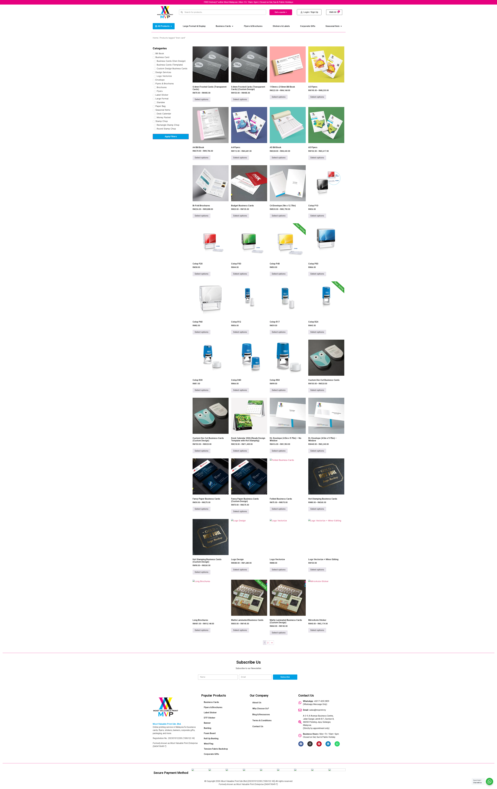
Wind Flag (208, 743)
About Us (256, 702)
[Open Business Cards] (233, 26)
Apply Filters (171, 136)
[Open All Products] (171, 26)
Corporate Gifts (211, 754)
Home (155, 38)
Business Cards (211, 702)
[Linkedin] (328, 743)
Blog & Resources (261, 714)
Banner (207, 723)
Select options (201, 99)
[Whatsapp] (337, 743)
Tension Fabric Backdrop (216, 749)
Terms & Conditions (262, 720)
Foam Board (209, 733)
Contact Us (257, 726)
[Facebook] (301, 743)
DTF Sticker (209, 718)
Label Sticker (210, 712)
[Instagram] (310, 743)
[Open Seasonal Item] (341, 26)
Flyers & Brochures (213, 707)
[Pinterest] (319, 743)
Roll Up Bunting (211, 738)
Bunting (207, 728)
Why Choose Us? (260, 708)
